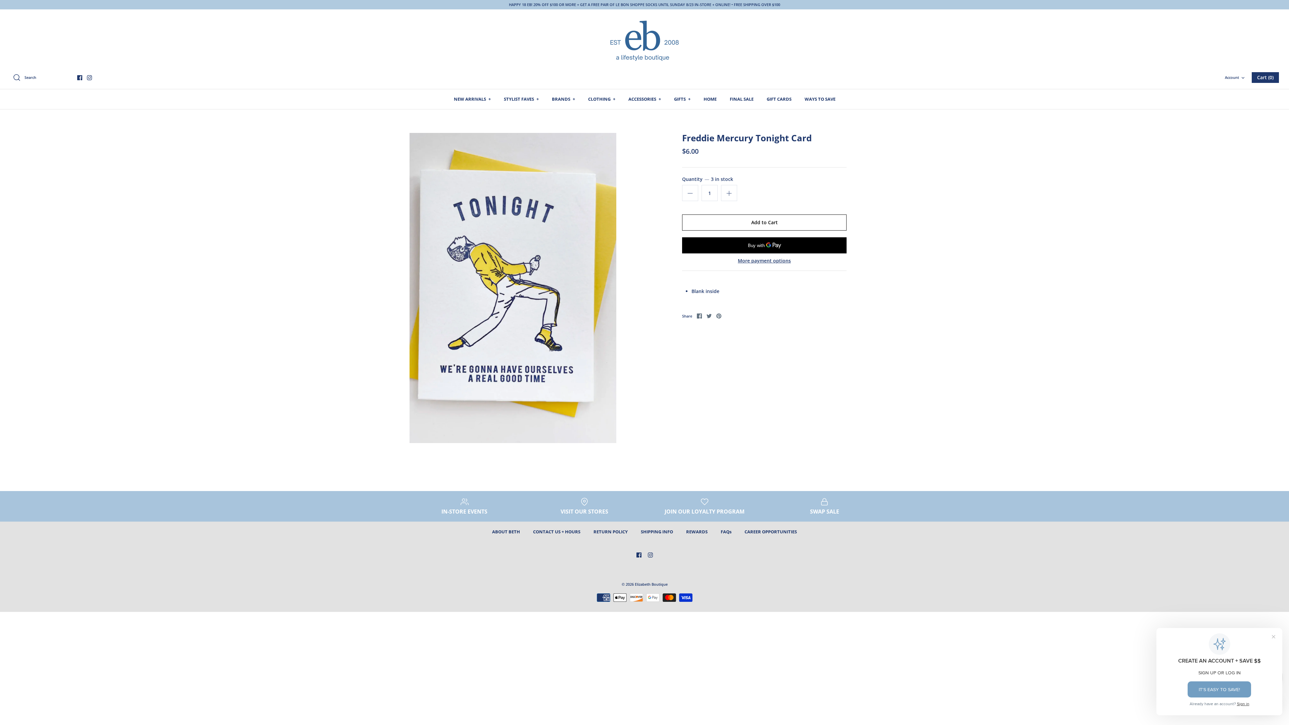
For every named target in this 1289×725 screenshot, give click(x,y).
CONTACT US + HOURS (556, 532)
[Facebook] (79, 77)
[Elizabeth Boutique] (644, 40)
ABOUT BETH (506, 532)
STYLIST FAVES (521, 99)
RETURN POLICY (610, 532)
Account (1232, 77)
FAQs (726, 532)
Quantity (707, 179)
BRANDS (563, 99)
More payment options (764, 261)
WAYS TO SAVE (820, 99)
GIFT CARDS (779, 99)
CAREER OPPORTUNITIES (771, 532)
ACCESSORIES (644, 99)
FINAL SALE (742, 99)
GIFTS (682, 99)
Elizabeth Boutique (651, 584)
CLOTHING (601, 99)
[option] (513, 288)
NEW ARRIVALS (472, 99)
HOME (710, 99)
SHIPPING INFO (657, 532)
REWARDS (697, 532)
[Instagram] (89, 77)
